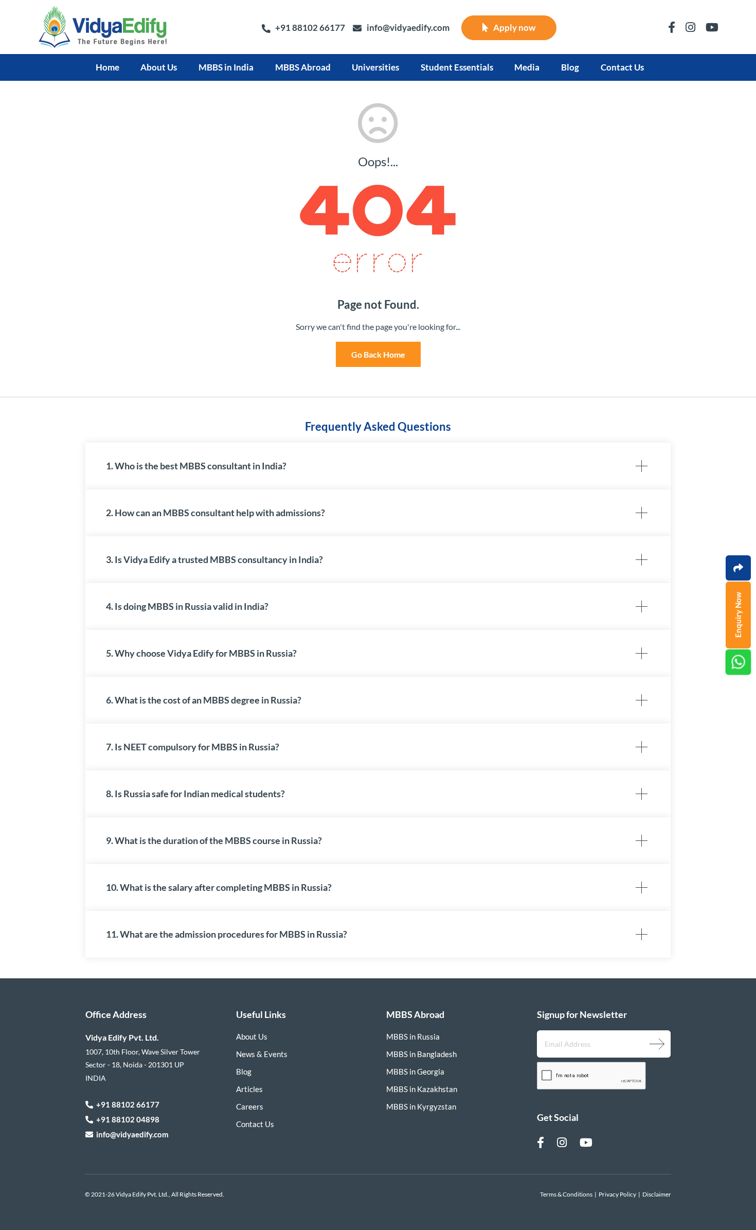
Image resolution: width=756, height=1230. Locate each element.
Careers (249, 1106)
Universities (375, 67)
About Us (158, 67)
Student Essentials (457, 67)
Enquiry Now (738, 615)
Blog (570, 67)
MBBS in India (226, 67)
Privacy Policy (617, 1194)
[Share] (738, 568)
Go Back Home (378, 354)
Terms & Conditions (566, 1194)
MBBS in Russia (413, 1036)
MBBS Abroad (303, 67)
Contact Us (622, 67)
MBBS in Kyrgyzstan (421, 1106)
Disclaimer (656, 1194)
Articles (249, 1089)
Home (107, 67)
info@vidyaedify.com (408, 27)
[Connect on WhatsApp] (738, 662)
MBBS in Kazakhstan (421, 1089)
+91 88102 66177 (310, 27)
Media (526, 67)
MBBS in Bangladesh (421, 1054)
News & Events (261, 1054)
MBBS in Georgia (415, 1071)
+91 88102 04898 (126, 1119)
